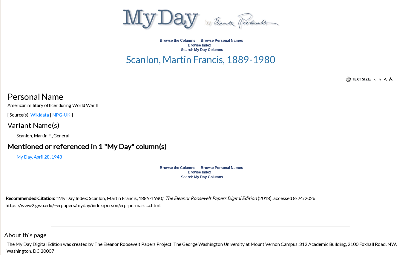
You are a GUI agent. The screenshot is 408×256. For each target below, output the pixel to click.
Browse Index (199, 45)
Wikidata (39, 114)
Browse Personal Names (222, 40)
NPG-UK (61, 114)
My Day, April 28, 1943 (39, 156)
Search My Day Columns (202, 50)
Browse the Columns (177, 40)
